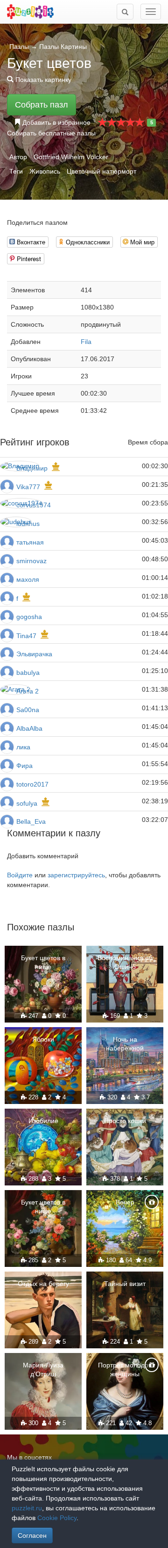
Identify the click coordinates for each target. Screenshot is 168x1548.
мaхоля (27, 579)
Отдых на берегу (43, 1283)
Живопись (44, 171)
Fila (86, 341)
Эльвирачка (34, 654)
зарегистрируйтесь (76, 875)
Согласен (32, 1535)
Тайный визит (125, 1283)
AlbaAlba (29, 728)
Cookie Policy (57, 1517)
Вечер (125, 1202)
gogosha (29, 616)
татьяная (30, 542)
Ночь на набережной (125, 1043)
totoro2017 (32, 784)
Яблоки (43, 1039)
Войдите (20, 875)
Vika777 (28, 487)
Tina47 (26, 635)
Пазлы (19, 46)
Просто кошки (125, 1120)
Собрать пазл (41, 104)
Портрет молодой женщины (125, 1369)
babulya (28, 672)
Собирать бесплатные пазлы (51, 133)
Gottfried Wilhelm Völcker (71, 157)
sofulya (26, 803)
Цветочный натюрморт (101, 171)
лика (23, 747)
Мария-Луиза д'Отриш (43, 1369)
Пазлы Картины (63, 46)
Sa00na (27, 709)
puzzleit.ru (27, 1508)
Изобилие (43, 1120)
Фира (24, 765)
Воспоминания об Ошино (125, 962)
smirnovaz (31, 561)
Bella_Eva (31, 821)
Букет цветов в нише (43, 962)
